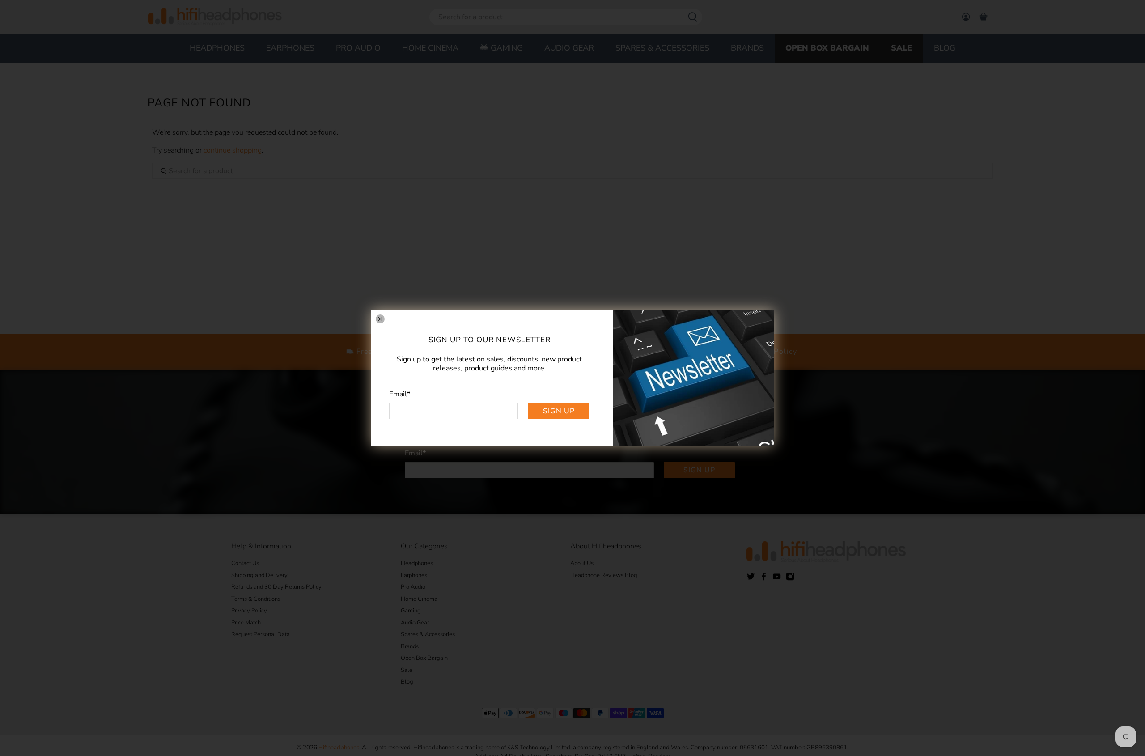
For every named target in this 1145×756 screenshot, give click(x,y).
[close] (380, 318)
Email (399, 394)
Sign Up (559, 411)
